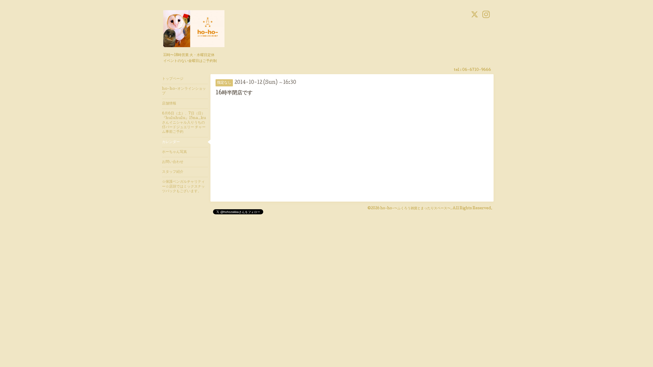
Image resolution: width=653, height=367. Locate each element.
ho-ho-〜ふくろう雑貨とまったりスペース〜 (415, 208)
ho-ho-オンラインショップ (184, 91)
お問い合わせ (172, 162)
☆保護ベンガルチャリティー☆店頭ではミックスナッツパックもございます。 (183, 186)
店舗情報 (169, 104)
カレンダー (171, 142)
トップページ (172, 79)
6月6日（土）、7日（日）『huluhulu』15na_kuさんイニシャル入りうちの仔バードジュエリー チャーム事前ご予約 (184, 123)
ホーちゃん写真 (174, 152)
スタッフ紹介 (172, 172)
